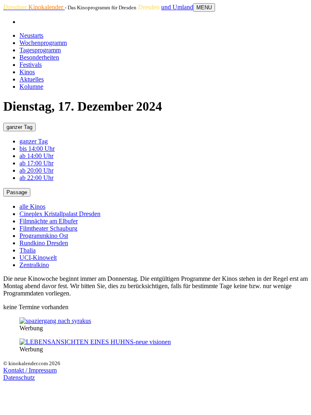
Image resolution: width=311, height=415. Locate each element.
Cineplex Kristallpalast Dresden (59, 213)
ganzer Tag (19, 127)
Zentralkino (34, 264)
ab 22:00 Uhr (36, 177)
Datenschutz (19, 377)
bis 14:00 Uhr (37, 148)
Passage (16, 192)
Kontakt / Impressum (30, 370)
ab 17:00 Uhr (36, 163)
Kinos (27, 71)
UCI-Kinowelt (38, 257)
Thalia (27, 250)
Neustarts (31, 35)
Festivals (30, 64)
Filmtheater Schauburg (48, 228)
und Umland (177, 7)
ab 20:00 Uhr (36, 170)
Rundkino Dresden (43, 243)
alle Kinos (32, 206)
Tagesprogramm (40, 50)
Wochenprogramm (43, 42)
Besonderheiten (39, 57)
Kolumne (31, 86)
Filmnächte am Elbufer (48, 221)
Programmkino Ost (43, 235)
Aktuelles (31, 79)
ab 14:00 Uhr (36, 155)
